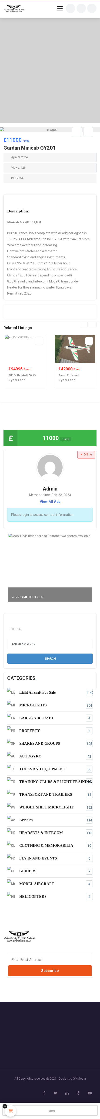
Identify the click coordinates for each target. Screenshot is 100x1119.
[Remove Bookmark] (77, 132)
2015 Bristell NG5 (22, 375)
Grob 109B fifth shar (28, 597)
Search (50, 658)
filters (16, 629)
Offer (52, 1111)
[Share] (88, 132)
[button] (90, 136)
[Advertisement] (50, 70)
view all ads (50, 502)
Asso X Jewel (68, 375)
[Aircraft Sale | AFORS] (14, 9)
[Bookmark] (39, 341)
